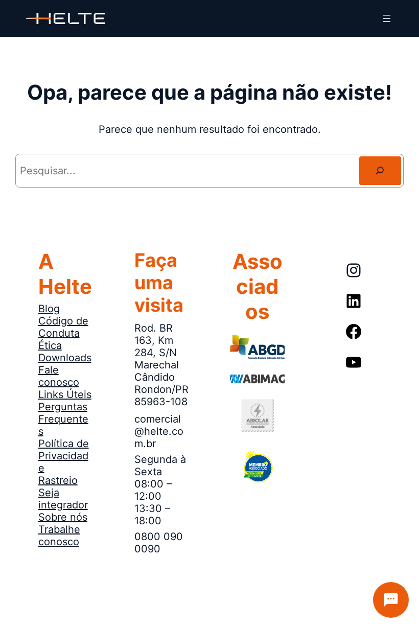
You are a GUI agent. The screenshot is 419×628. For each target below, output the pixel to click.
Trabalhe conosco (59, 535)
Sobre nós (62, 517)
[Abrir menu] (387, 18)
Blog (49, 309)
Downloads (64, 358)
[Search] (380, 170)
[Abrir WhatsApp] (25, 602)
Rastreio (58, 480)
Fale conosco (58, 376)
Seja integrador (63, 498)
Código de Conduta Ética (63, 333)
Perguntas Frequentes (63, 419)
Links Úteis (64, 394)
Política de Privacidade (63, 455)
